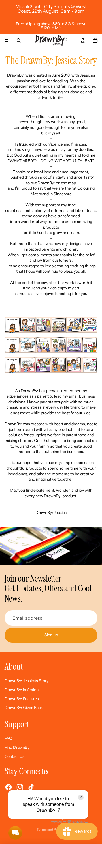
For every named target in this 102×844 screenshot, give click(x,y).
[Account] (82, 40)
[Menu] (6, 40)
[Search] (18, 40)
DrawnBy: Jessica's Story (26, 680)
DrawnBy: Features (22, 698)
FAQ (8, 738)
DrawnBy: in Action (22, 689)
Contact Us (14, 756)
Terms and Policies (51, 829)
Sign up (51, 634)
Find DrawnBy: (18, 747)
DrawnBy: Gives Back (23, 707)
